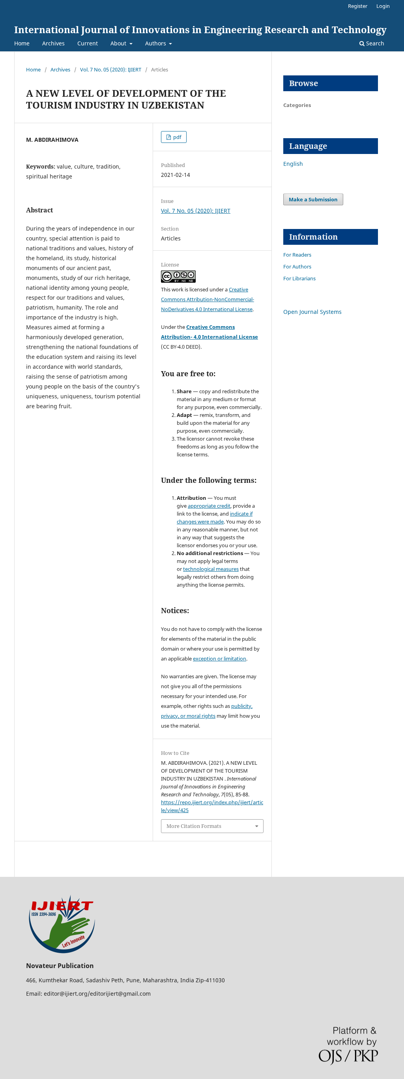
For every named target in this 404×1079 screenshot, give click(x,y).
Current (87, 43)
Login (383, 5)
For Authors (297, 266)
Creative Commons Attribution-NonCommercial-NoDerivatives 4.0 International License (207, 299)
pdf (176, 137)
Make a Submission (313, 199)
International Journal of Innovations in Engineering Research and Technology (200, 29)
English (293, 163)
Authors (156, 43)
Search (374, 43)
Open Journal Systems (312, 311)
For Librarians (299, 278)
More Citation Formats (193, 825)
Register (357, 5)
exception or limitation (219, 658)
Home (22, 43)
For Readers (297, 254)
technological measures (211, 568)
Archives (53, 43)
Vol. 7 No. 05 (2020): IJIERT (110, 69)
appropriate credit (209, 505)
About (119, 43)
